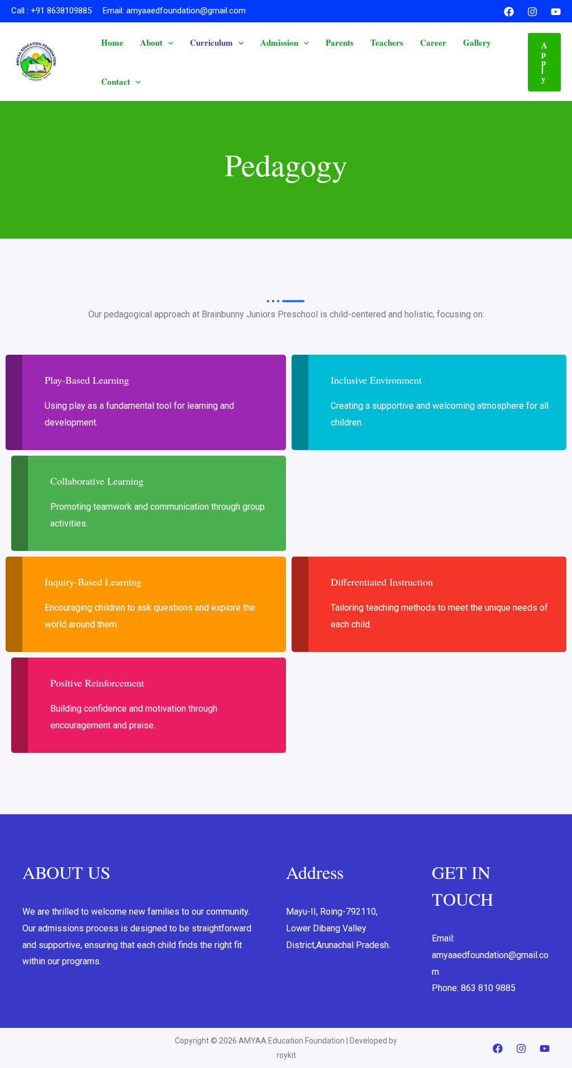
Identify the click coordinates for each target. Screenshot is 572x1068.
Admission (279, 42)
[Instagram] (532, 12)
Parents (340, 42)
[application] (168, 42)
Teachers (386, 42)
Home (112, 42)
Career (433, 42)
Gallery (477, 42)
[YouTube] (556, 12)
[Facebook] (509, 12)
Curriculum (211, 42)
